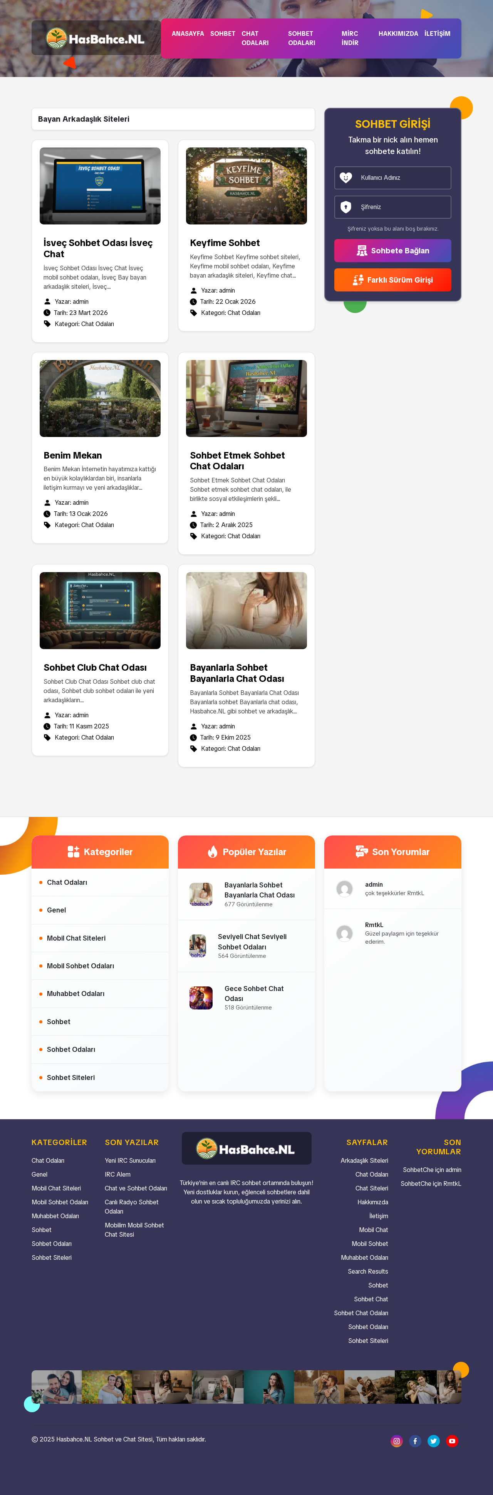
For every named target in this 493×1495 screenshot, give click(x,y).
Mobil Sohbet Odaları (80, 965)
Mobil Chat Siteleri (76, 938)
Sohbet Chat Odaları (361, 1313)
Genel (56, 910)
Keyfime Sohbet (225, 243)
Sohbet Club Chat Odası (95, 667)
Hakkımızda (398, 34)
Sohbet (222, 34)
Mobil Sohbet (370, 1244)
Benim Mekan (73, 455)
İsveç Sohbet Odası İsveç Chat (98, 248)
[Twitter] (434, 1440)
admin (81, 302)
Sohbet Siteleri (71, 1077)
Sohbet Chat (371, 1299)
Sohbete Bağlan (399, 251)
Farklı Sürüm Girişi (399, 280)
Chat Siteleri (371, 1188)
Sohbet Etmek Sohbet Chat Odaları (237, 460)
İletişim (437, 34)
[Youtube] (452, 1440)
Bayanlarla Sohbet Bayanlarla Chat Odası (237, 673)
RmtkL (452, 1184)
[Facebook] (415, 1440)
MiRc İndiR (350, 38)
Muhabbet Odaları (75, 993)
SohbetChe (418, 1170)
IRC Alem (118, 1174)
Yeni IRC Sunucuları (130, 1161)
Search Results (368, 1271)
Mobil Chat (373, 1230)
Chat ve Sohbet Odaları (136, 1188)
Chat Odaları (255, 38)
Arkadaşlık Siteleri (364, 1161)
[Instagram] (397, 1440)
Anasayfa (188, 34)
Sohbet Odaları (301, 38)
